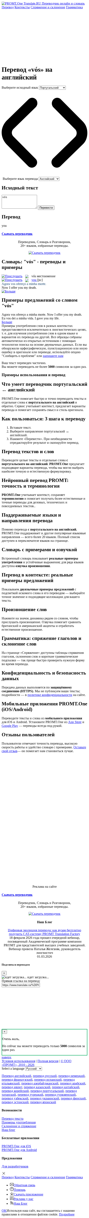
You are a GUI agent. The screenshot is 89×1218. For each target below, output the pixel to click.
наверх (6, 1057)
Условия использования (18, 1061)
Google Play (10, 726)
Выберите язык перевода (20, 178)
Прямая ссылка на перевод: (21, 981)
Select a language (13, 1068)
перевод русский (45, 1076)
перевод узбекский (15, 1098)
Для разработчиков (15, 1166)
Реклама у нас (23, 1199)
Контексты (22, 7)
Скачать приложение (28, 1194)
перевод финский (73, 1098)
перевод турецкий (30, 1094)
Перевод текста (12, 1118)
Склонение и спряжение (19, 1126)
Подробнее (67, 1214)
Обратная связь (24, 1185)
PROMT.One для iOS (16, 1146)
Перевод (8, 7)
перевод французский (17, 1079)
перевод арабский (72, 1083)
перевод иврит (12, 1087)
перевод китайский (65, 1087)
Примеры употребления (19, 1122)
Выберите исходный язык (20, 87)
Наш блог (8, 1130)
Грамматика (74, 7)
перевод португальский (47, 1091)
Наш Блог (21, 1203)
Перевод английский (16, 1076)
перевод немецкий (71, 1076)
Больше (7, 322)
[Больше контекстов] (9, 291)
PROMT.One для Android (19, 1150)
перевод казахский (37, 1087)
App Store (75, 722)
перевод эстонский (15, 1102)
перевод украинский (44, 1098)
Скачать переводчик (17, 234)
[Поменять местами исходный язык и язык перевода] (44, 175)
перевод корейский (15, 1091)
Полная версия (47, 1061)
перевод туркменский (60, 1094)
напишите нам (53, 356)
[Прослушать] (12, 276)
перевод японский (43, 1102)
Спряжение (48, 7)
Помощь (19, 1190)
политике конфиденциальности (50, 695)
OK (4, 1210)
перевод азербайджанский (39, 1083)
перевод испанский (48, 1079)
